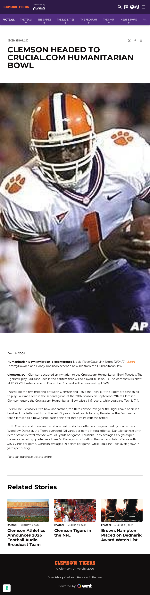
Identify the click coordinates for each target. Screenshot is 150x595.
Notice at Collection (89, 577)
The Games (44, 19)
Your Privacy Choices (61, 577)
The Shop (108, 19)
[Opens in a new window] (134, 7)
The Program (88, 19)
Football (13, 525)
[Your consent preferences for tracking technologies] (7, 588)
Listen (130, 361)
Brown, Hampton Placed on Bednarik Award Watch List (121, 535)
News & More (129, 19)
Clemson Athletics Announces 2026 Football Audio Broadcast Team (26, 537)
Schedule (126, 7)
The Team (26, 19)
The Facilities (65, 19)
